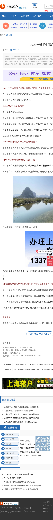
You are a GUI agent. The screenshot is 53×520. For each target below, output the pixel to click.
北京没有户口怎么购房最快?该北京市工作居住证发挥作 (22, 448)
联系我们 (4, 512)
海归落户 (37, 16)
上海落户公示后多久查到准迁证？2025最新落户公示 (22, 407)
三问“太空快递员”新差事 (13, 478)
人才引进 (25, 16)
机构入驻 (28, 512)
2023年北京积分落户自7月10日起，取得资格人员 (22, 456)
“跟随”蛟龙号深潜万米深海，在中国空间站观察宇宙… (22, 489)
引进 (6, 26)
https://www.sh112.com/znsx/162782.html (26, 356)
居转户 (14, 16)
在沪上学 (9, 35)
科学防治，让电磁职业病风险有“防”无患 (19, 482)
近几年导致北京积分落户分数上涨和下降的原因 (22, 444)
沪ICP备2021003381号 (23, 508)
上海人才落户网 (14, 353)
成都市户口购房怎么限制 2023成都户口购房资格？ (22, 418)
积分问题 (33, 24)
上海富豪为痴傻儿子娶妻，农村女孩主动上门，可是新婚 (22, 422)
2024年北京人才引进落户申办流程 (17, 441)
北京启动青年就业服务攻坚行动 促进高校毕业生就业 (22, 452)
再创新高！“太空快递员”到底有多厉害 (18, 474)
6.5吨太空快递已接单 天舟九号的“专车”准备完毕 (22, 486)
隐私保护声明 (16, 512)
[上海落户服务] (14, 4)
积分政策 (23, 24)
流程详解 (33, 28)
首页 (4, 16)
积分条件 (14, 28)
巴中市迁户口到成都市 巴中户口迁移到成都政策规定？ (22, 414)
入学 (42, 26)
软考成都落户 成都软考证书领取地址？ (19, 411)
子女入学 (23, 28)
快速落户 (14, 24)
